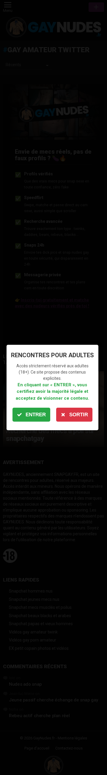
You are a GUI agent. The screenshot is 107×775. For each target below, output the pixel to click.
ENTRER (36, 414)
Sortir (78, 414)
